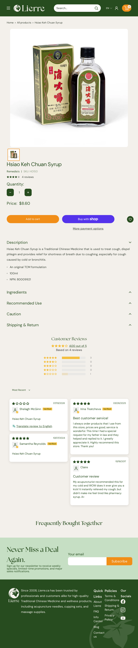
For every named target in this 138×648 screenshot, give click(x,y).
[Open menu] (8, 8)
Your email (76, 554)
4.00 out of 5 (78, 346)
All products (24, 22)
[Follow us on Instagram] (123, 610)
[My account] (116, 8)
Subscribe (119, 561)
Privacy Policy (109, 617)
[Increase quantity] (28, 192)
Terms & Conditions (112, 598)
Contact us (99, 635)
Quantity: (15, 184)
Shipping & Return (112, 608)
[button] (109, 8)
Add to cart (33, 219)
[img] (20, 403)
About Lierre (98, 604)
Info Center (98, 619)
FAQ (96, 611)
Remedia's (13, 171)
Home (10, 22)
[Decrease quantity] (10, 192)
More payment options (88, 228)
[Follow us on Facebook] (123, 602)
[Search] (96, 8)
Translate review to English (34, 426)
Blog (96, 627)
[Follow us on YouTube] (123, 619)
